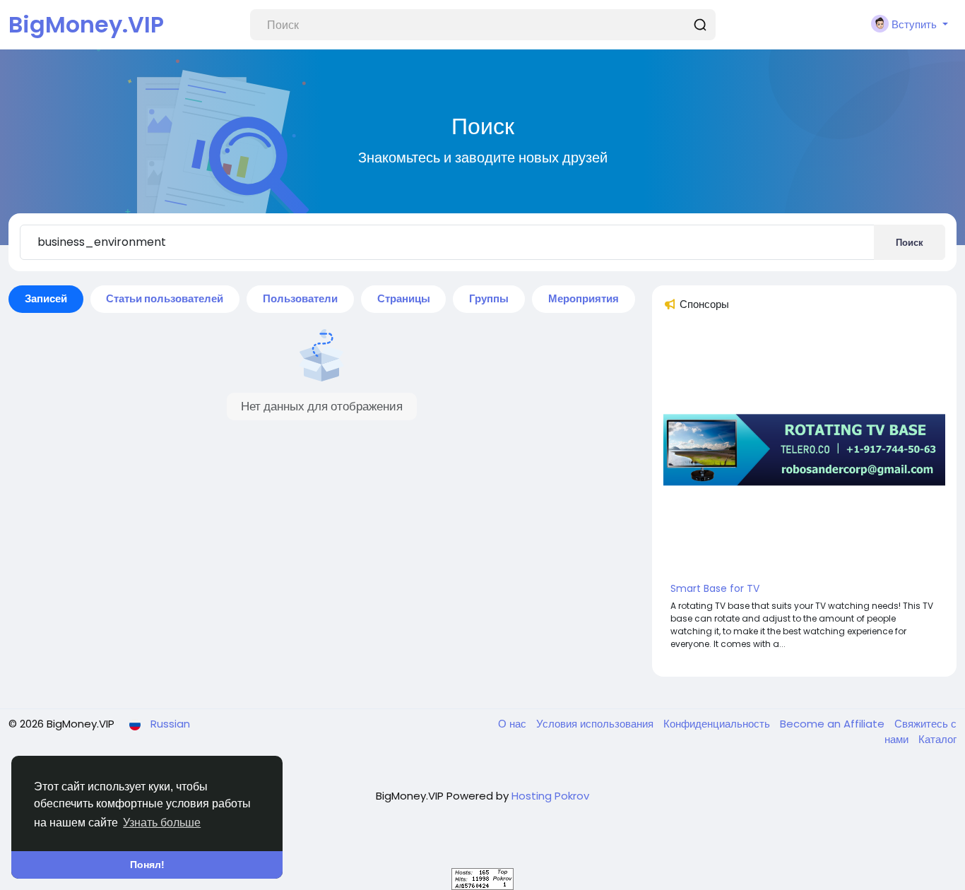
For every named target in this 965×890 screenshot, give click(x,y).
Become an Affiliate (833, 723)
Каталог (937, 739)
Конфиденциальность (718, 723)
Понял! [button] (147, 864)
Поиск (909, 242)
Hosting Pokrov (550, 795)
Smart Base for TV (714, 588)
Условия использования (596, 723)
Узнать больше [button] (162, 823)
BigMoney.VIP (86, 24)
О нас (513, 723)
